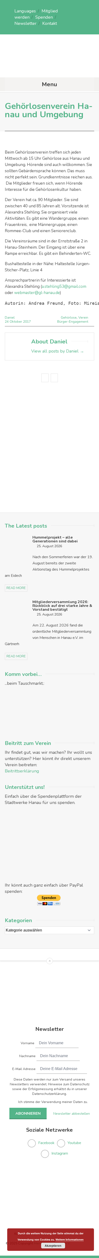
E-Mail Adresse (24, 1069)
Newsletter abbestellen (71, 1113)
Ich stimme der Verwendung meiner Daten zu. (53, 1102)
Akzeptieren (53, 1245)
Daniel (10, 317)
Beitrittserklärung (22, 771)
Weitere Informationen (70, 1239)
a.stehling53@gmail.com (64, 286)
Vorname (27, 1043)
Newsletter (25, 23)
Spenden (44, 17)
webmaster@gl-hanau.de (37, 292)
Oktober (16, 321)
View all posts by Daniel (57, 351)
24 (7, 321)
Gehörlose (69, 317)
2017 (27, 321)
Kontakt (49, 23)
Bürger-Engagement (72, 321)
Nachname (27, 1056)
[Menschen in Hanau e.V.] (49, 67)
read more (16, 588)
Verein (83, 317)
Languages (25, 11)
